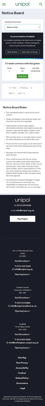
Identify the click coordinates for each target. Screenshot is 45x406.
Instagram (36, 231)
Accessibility (22, 367)
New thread (12, 52)
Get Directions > (22, 260)
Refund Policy (22, 378)
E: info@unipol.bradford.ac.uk (23, 305)
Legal (22, 388)
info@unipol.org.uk (25, 210)
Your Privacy (22, 362)
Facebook (22, 231)
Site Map (22, 357)
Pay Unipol (23, 218)
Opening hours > (22, 274)
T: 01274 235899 (22, 302)
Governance (22, 383)
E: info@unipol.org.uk (22, 269)
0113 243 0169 (24, 205)
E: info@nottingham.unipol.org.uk (23, 342)
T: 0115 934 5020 (23, 339)
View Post (22, 76)
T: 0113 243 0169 (23, 266)
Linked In (16, 231)
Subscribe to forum (30, 52)
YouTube (29, 231)
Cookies (22, 372)
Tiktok (10, 231)
